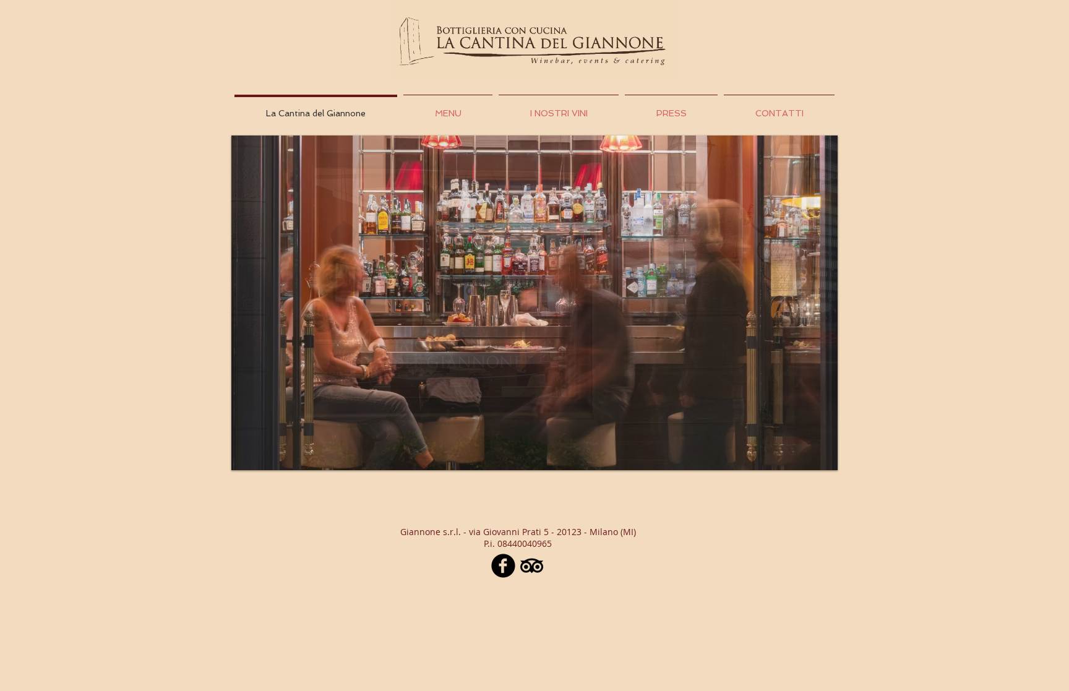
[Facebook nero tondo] (503, 566)
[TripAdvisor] (532, 566)
